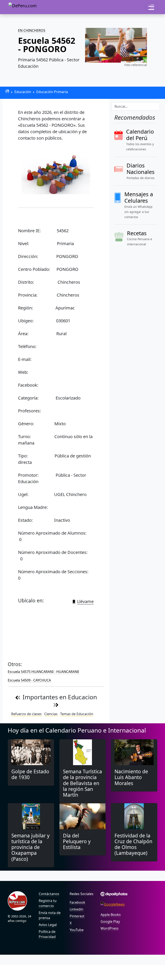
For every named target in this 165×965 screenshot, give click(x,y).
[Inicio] (7, 91)
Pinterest (77, 916)
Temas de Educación (76, 714)
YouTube (77, 929)
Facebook (77, 902)
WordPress (110, 928)
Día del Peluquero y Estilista (77, 841)
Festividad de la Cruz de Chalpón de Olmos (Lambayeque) (133, 844)
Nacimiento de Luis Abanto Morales (131, 777)
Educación (22, 91)
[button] (151, 7)
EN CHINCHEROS (31, 30)
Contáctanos (49, 893)
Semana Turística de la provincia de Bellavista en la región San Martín (82, 783)
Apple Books (111, 914)
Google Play (110, 921)
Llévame (85, 601)
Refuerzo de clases (26, 714)
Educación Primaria (52, 91)
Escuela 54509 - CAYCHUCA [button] (29, 680)
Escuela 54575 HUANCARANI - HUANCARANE (43, 671)
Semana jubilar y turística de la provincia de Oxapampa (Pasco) (30, 847)
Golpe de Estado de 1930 (30, 774)
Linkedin (76, 909)
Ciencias (51, 714)
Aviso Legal (48, 924)
